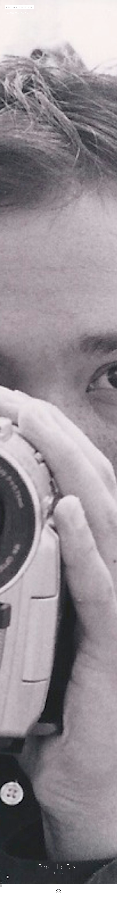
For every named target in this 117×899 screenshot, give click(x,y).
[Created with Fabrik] (1, 883)
